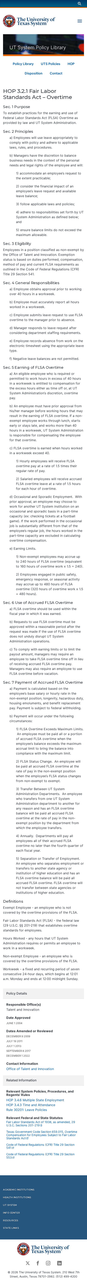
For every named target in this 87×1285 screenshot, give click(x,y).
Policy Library (23, 64)
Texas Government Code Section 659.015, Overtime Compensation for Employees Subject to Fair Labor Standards (41, 1135)
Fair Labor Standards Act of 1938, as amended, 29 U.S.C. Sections (40, 1123)
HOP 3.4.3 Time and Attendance (30, 1105)
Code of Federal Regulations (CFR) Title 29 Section (40, 1146)
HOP (71, 64)
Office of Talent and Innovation (30, 1069)
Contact (56, 73)
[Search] (79, 3)
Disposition (33, 73)
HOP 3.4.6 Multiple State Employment (35, 1100)
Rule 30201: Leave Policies (26, 1110)
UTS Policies (50, 64)
